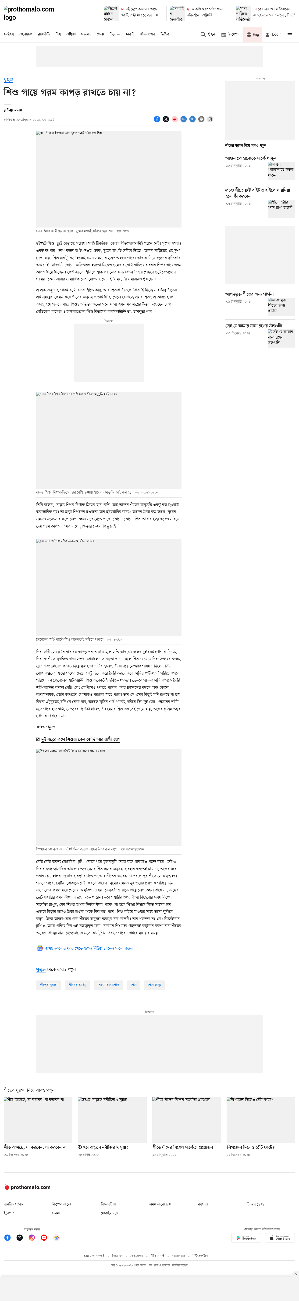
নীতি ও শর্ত (157, 1256)
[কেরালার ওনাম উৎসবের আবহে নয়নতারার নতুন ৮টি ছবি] (243, 13)
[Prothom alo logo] (27, 1189)
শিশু (134, 985)
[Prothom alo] (35, 13)
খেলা (100, 34)
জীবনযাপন (147, 34)
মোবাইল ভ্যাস (110, 1213)
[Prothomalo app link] (246, 1239)
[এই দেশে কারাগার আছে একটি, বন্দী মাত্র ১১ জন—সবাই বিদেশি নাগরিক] (111, 13)
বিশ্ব (58, 34)
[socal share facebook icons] (157, 121)
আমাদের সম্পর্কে (94, 1256)
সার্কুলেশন (136, 1256)
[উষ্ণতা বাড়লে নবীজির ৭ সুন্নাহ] (112, 1120)
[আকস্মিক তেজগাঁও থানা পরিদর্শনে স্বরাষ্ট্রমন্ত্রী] (177, 13)
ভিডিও (164, 34)
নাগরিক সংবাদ (14, 1204)
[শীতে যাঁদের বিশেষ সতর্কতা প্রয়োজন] (186, 1120)
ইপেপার (9, 1213)
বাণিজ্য (71, 34)
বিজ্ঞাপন (117, 1256)
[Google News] (56, 1238)
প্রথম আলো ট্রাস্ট (160, 1204)
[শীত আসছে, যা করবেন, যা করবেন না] (38, 1120)
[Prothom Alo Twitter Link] (22, 1238)
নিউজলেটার (200, 1256)
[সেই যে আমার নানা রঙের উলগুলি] (281, 338)
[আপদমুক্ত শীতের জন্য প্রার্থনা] (281, 307)
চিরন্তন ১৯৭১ (255, 1204)
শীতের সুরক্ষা (48, 985)
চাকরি (130, 34)
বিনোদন (115, 34)
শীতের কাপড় (77, 985)
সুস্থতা (8, 79)
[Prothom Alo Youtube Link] (46, 1238)
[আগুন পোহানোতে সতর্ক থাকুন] (281, 171)
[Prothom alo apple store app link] (279, 1239)
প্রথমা (56, 1213)
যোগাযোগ (178, 1256)
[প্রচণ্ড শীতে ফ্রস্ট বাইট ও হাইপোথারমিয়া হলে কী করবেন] (281, 209)
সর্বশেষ (9, 34)
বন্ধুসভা (203, 1204)
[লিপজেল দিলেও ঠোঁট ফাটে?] (261, 1120)
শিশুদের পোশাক (109, 985)
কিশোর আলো (61, 1204)
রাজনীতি (44, 34)
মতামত (86, 34)
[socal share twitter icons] (166, 121)
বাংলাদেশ (25, 34)
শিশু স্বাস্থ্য (154, 985)
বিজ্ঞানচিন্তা (108, 1204)
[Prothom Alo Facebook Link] (10, 1238)
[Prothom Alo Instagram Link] (34, 1238)
